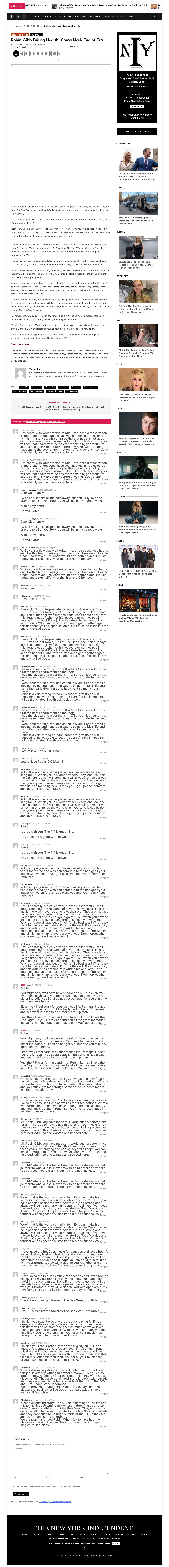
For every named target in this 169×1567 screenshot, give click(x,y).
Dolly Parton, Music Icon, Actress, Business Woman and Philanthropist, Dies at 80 (94, 5)
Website (82, 1477)
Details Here (115, 1543)
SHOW (97, 16)
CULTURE (67, 16)
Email (48, 1477)
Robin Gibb (76, 387)
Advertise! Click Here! (137, 86)
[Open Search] (159, 17)
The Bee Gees (72, 391)
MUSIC (90, 16)
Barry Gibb (24, 387)
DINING (131, 16)
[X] (24, 16)
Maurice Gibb (50, 387)
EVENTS (123, 16)
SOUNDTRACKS (37, 35)
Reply (106, 454)
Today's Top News (137, 131)
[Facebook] (11, 16)
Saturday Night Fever (54, 391)
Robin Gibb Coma (90, 387)
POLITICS (58, 16)
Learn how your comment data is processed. (55, 1502)
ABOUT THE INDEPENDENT (58, 1538)
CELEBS (76, 16)
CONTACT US (75, 1538)
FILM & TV (106, 1534)
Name (16, 1477)
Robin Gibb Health (19, 391)
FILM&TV (106, 16)
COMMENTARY (47, 16)
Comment (17, 1449)
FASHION (115, 16)
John (23, 985)
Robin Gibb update (36, 391)
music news (63, 387)
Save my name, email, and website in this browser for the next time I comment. (48, 1487)
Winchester (17, 45)
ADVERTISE (116, 1538)
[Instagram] (18, 16)
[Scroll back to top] (84, 1549)
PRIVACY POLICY (89, 1538)
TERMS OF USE (103, 1538)
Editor (141, 81)
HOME (37, 16)
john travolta (36, 387)
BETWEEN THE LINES (20, 35)
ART (83, 16)
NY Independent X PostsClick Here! (137, 116)
